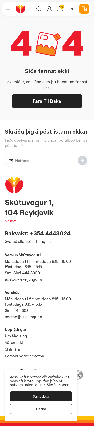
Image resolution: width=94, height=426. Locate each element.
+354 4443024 (50, 233)
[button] (8, 9)
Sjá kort (10, 221)
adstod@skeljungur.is (23, 279)
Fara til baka (47, 101)
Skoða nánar (58, 384)
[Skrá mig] (82, 160)
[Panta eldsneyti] (84, 9)
